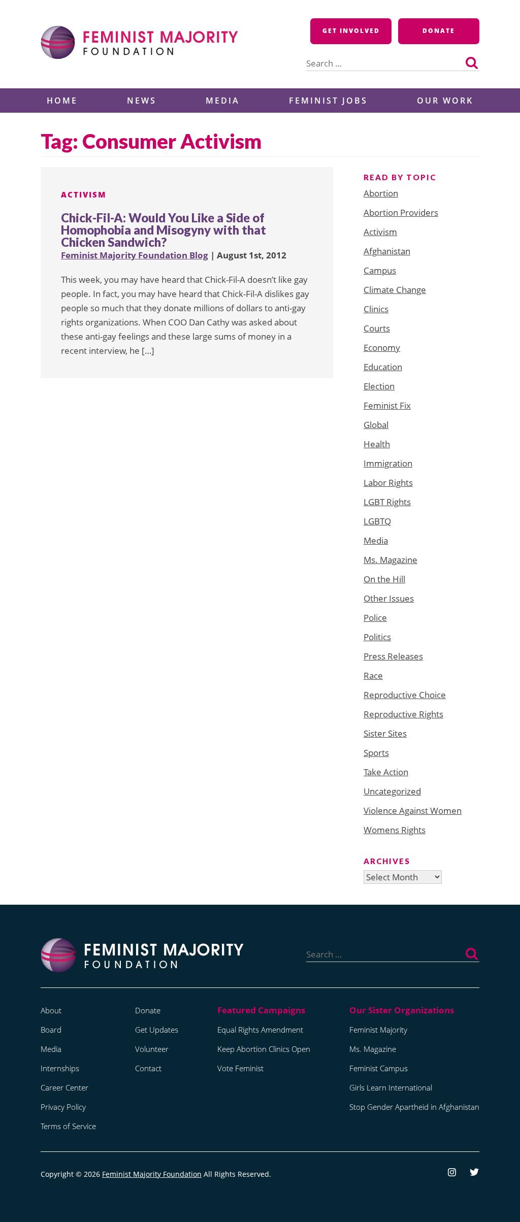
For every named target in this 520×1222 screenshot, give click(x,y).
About (51, 1010)
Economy (382, 347)
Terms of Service (68, 1126)
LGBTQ (377, 521)
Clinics (376, 309)
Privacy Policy (63, 1107)
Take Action (386, 772)
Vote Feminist (240, 1068)
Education (383, 367)
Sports (376, 752)
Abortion (381, 193)
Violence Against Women (413, 810)
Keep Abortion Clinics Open (263, 1049)
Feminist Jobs (328, 100)
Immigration (388, 463)
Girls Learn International (390, 1087)
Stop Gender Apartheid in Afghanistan (414, 1107)
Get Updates (156, 1030)
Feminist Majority (378, 1030)
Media (223, 100)
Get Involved (351, 30)
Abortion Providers (401, 212)
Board (51, 1030)
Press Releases (393, 656)
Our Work (445, 100)
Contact (148, 1068)
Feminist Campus (378, 1068)
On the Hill (384, 579)
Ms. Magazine (390, 560)
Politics (377, 637)
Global (376, 425)
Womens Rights (395, 830)
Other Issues (389, 598)
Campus (380, 270)
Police (375, 617)
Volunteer (152, 1049)
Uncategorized (392, 791)
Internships (60, 1068)
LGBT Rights (387, 502)
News (141, 100)
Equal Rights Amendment (260, 1030)
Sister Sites (385, 733)
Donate (438, 30)
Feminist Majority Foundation (152, 1174)
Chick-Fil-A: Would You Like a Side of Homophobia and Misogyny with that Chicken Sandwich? (163, 229)
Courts (377, 328)
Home (62, 100)
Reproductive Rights (403, 714)
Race (373, 675)
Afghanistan (387, 251)
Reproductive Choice (405, 695)
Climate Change (395, 289)
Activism (84, 194)
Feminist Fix (387, 405)
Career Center (64, 1087)
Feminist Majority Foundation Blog (134, 255)
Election (379, 386)
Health (377, 444)
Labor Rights (388, 482)
